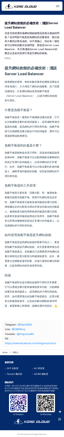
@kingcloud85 (25, 333)
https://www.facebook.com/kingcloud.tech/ (30, 343)
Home (4, 352)
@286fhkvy (18, 329)
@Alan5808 (25, 324)
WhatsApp (46, 414)
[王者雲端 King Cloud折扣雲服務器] (32, 421)
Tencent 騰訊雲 (14, 374)
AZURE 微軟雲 (41, 374)
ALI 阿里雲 (39, 368)
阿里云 (15, 352)
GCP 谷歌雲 (12, 368)
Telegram (19, 414)
